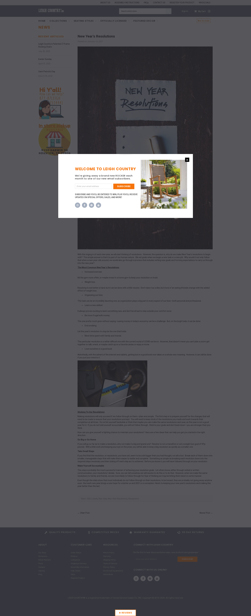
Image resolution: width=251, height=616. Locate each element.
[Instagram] (77, 205)
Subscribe (124, 186)
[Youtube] (98, 205)
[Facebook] (84, 205)
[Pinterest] (91, 205)
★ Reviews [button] (125, 612)
